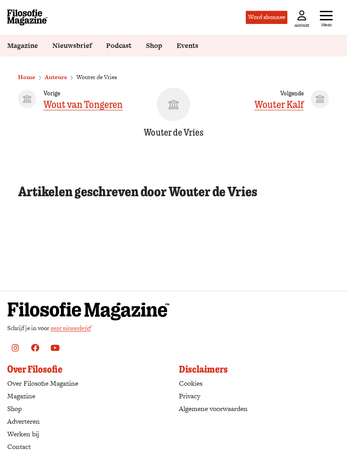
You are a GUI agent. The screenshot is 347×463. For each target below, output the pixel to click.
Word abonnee (266, 17)
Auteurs (56, 77)
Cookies (190, 383)
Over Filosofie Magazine (42, 383)
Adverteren (23, 421)
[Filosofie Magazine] (27, 17)
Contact (19, 446)
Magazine (22, 45)
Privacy (189, 396)
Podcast (118, 45)
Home (26, 77)
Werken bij (23, 434)
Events (187, 45)
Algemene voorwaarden (213, 408)
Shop (154, 45)
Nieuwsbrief (72, 45)
